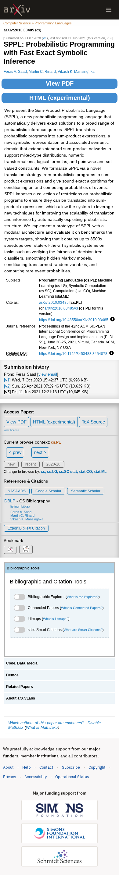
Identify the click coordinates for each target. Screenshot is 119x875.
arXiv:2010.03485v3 (61, 308)
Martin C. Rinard (42, 71)
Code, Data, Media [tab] (22, 663)
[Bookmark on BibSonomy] (10, 550)
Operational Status (72, 776)
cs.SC (64, 471)
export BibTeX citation (26, 528)
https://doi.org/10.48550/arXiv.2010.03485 (73, 320)
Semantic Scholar (85, 491)
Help (26, 767)
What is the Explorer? (83, 597)
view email (47, 374)
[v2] (7, 386)
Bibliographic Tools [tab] (23, 568)
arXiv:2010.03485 (54, 302)
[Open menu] (108, 9)
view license (11, 430)
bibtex (25, 506)
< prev (15, 452)
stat (73, 471)
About (8, 767)
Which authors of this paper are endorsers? (46, 723)
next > (40, 452)
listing (14, 506)
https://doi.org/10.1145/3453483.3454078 (73, 354)
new (11, 464)
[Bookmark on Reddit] (26, 549)
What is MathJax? (42, 727)
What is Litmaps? (55, 619)
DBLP (9, 500)
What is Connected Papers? (82, 608)
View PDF (60, 83)
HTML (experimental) (59, 97)
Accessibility (35, 776)
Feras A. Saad (15, 71)
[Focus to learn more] (111, 319)
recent (30, 464)
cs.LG (52, 471)
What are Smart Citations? (83, 630)
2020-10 (53, 464)
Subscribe (71, 767)
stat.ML (100, 471)
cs (43, 471)
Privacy (9, 776)
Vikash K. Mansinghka (76, 71)
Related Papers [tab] (19, 687)
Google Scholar (48, 491)
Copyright (97, 767)
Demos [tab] (12, 675)
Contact (46, 767)
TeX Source (93, 421)
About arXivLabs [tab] (20, 698)
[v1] (7, 380)
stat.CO (85, 471)
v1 (45, 38)
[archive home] (17, 10)
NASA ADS (17, 491)
